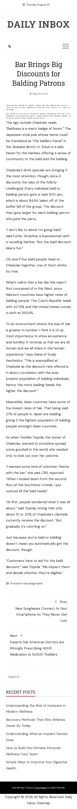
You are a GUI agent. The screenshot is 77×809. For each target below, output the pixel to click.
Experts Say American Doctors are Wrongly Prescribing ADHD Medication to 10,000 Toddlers (37, 645)
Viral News (40, 787)
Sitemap (43, 803)
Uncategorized (32, 583)
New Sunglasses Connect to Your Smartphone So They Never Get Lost (41, 611)
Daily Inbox (38, 24)
